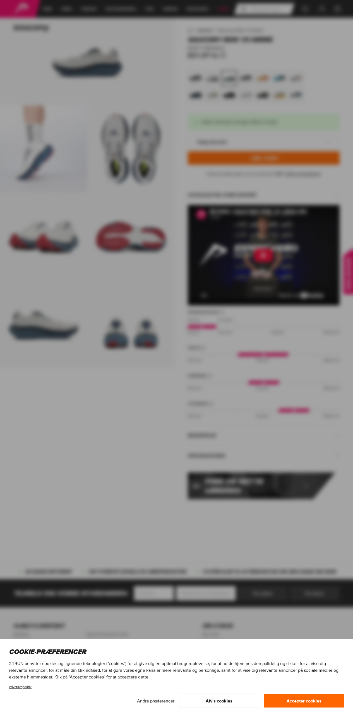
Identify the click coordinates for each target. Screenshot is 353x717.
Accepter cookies (304, 700)
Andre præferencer (155, 700)
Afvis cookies (219, 700)
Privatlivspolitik (20, 687)
